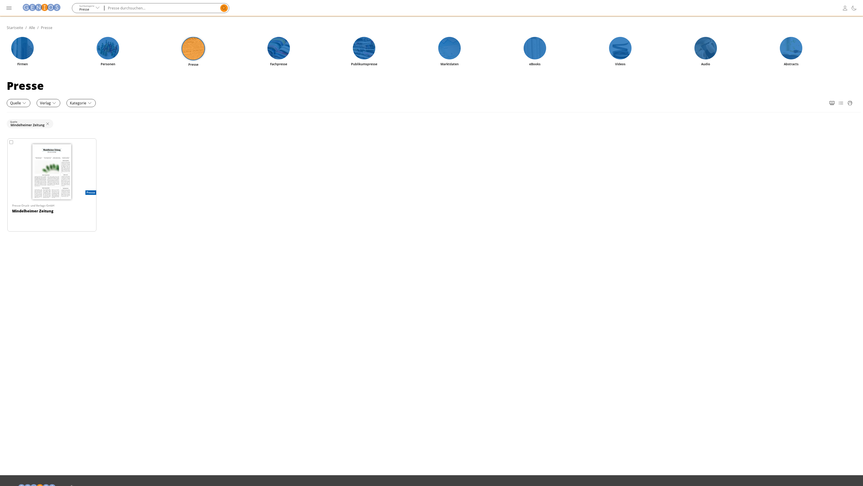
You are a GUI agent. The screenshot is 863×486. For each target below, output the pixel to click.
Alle (32, 27)
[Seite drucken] (849, 103)
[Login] (845, 8)
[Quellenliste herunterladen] (840, 103)
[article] (51, 185)
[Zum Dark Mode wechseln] (854, 8)
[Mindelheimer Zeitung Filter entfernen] (47, 123)
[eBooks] (535, 48)
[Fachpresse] (278, 48)
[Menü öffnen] (8, 8)
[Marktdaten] (449, 48)
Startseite (15, 27)
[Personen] (108, 48)
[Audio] (705, 48)
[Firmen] (22, 48)
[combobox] (88, 8)
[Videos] (620, 48)
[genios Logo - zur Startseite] (41, 8)
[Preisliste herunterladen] (831, 103)
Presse (46, 27)
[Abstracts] (791, 48)
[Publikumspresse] (364, 48)
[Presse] (193, 48)
